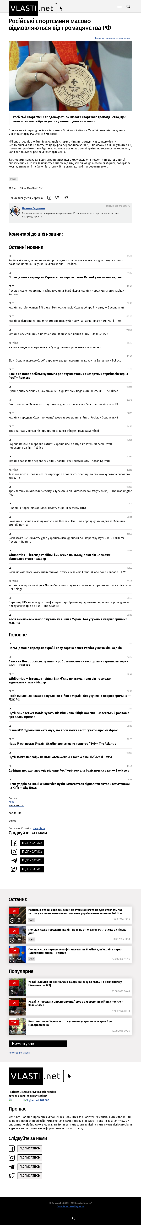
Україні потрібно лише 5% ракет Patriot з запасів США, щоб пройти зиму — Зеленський (66, 307)
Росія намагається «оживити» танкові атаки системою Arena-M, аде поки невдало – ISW (67, 572)
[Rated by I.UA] (16, 1100)
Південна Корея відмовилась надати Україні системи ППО (47, 508)
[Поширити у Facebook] (49, 198)
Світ (11, 256)
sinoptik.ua (39, 828)
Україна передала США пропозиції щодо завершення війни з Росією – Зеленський (63, 417)
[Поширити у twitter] (57, 198)
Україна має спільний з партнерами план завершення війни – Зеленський (58, 334)
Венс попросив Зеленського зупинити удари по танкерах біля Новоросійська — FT (63, 404)
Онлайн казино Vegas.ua (70, 1206)
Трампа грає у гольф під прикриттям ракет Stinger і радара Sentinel (54, 430)
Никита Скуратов (33, 208)
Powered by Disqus (19, 1052)
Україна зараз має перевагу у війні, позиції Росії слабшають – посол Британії (60, 461)
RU (73, 1218)
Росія (13, 179)
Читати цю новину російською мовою (113, 38)
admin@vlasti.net (37, 1095)
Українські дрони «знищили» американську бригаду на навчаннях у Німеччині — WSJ (65, 320)
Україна (13, 343)
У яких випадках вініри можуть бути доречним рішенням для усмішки (55, 347)
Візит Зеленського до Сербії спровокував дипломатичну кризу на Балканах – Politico (65, 360)
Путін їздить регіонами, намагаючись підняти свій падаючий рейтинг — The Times (63, 391)
